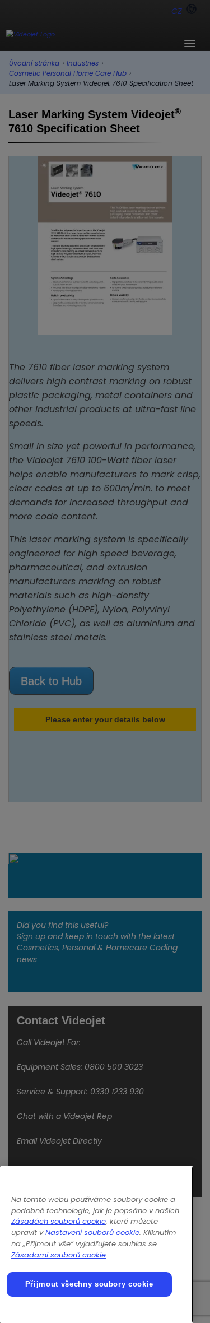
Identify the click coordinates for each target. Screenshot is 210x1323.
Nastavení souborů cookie (92, 1232)
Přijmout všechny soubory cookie (89, 1284)
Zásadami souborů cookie (58, 1255)
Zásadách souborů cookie (58, 1221)
